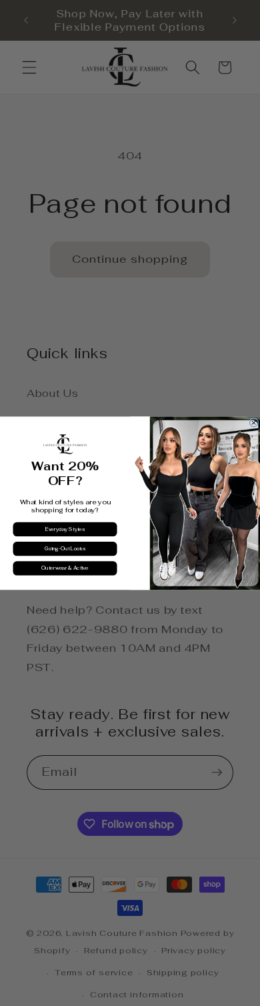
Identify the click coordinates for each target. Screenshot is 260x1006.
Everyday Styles (65, 529)
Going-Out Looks (65, 549)
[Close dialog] (253, 422)
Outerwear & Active (65, 568)
